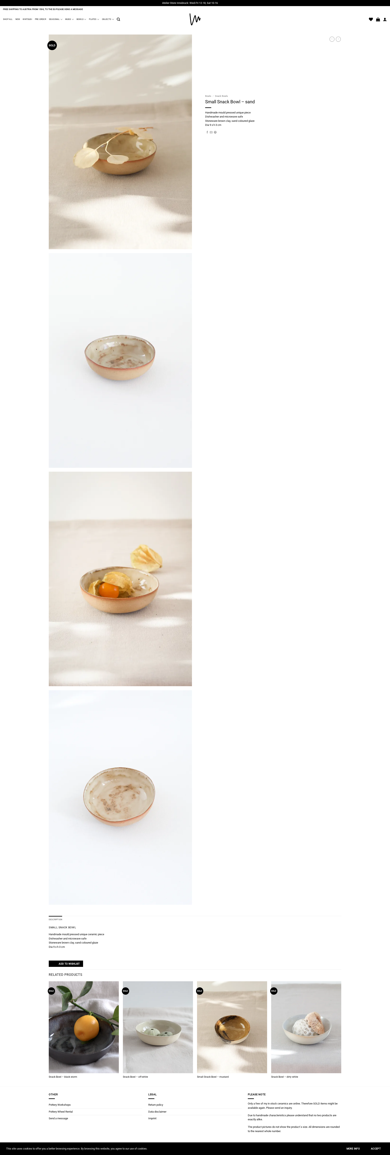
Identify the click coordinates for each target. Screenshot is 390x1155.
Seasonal (54, 19)
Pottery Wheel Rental (61, 1111)
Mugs (68, 19)
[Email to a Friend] (211, 132)
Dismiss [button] (223, 2)
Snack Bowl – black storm (63, 1076)
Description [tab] (55, 919)
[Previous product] (338, 39)
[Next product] (332, 39)
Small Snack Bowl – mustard (213, 1076)
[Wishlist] (371, 19)
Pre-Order (40, 19)
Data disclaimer (157, 1111)
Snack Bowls (221, 96)
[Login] (385, 19)
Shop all (8, 19)
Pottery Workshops (60, 1104)
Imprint (152, 1118)
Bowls (80, 19)
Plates (92, 19)
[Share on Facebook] (207, 132)
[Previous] (49, 1033)
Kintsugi (27, 19)
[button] (118, 19)
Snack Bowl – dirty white (284, 1076)
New (17, 19)
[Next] (341, 1033)
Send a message (58, 1118)
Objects (106, 19)
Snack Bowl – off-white (135, 1076)
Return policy (155, 1104)
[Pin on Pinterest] (215, 132)
